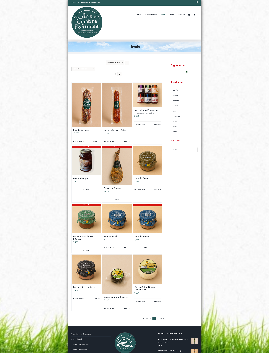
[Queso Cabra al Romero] (117, 274)
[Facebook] (182, 72)
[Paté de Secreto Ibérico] (86, 269)
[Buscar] (194, 14)
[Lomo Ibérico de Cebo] (117, 105)
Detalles (97, 141)
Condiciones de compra (82, 334)
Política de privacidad (81, 344)
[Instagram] (186, 72)
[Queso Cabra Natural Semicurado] (147, 269)
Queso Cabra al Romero (116, 297)
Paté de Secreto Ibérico (84, 287)
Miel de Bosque (80, 178)
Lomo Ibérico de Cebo (115, 130)
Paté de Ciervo (141, 178)
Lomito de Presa (81, 130)
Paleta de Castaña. (113, 188)
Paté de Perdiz (111, 237)
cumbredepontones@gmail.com (90, 3)
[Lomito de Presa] (86, 105)
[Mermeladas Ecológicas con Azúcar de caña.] (147, 95)
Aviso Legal (77, 339)
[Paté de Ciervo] (147, 160)
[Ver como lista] (119, 74)
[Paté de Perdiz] (117, 218)
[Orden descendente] (127, 63)
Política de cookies (80, 349)
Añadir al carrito (79, 141)
